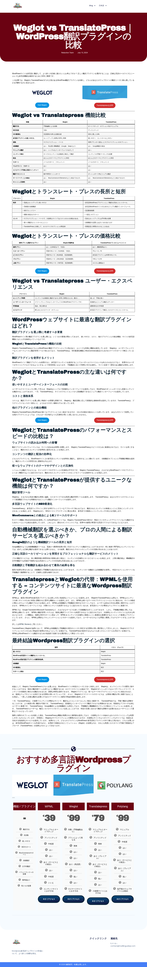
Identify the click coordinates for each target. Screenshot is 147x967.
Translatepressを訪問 (105, 105)
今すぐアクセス (49, 899)
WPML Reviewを (25, 624)
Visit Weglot (42, 105)
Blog (91, 5)
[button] (14, 785)
